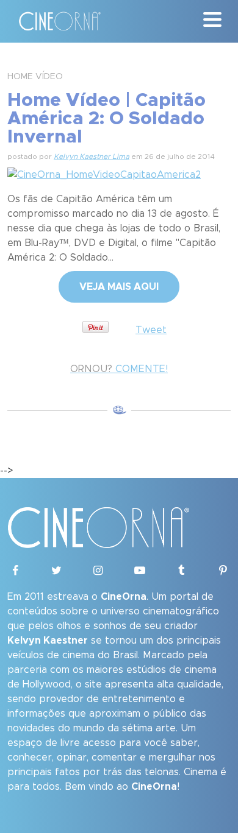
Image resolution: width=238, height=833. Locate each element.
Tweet (151, 330)
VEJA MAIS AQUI (119, 287)
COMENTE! (119, 369)
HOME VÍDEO (35, 76)
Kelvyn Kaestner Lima (91, 156)
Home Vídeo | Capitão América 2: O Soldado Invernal (106, 118)
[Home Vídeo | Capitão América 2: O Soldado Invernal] (104, 173)
